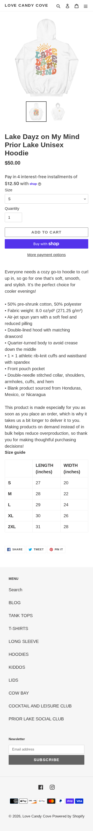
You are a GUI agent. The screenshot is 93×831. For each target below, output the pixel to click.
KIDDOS (17, 667)
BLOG (15, 602)
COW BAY (19, 693)
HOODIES (19, 654)
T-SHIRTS (18, 628)
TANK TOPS (21, 615)
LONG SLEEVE (24, 641)
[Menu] (85, 5)
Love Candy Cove (26, 5)
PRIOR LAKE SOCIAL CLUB (36, 718)
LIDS (13, 680)
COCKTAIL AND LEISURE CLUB (40, 706)
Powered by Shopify (68, 816)
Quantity (12, 208)
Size (8, 190)
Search (15, 589)
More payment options (46, 255)
